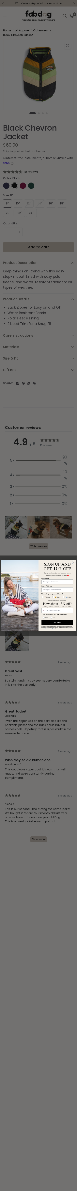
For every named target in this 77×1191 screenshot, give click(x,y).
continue (57, 622)
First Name (45, 578)
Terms (53, 628)
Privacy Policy (48, 628)
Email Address (46, 586)
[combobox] (45, 610)
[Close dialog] (73, 562)
